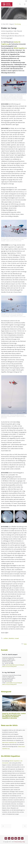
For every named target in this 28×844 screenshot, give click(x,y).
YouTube (19, 838)
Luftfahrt (5, 638)
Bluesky (15, 838)
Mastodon (12, 838)
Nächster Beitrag (24, 826)
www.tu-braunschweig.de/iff (9, 666)
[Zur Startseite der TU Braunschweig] (6, 4)
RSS (22, 838)
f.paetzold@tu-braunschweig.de (14, 682)
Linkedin (9, 838)
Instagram (6, 838)
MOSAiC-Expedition (19, 48)
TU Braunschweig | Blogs (19, 841)
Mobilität (11, 638)
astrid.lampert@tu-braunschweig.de (15, 665)
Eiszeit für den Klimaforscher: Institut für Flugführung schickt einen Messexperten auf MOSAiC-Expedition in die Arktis (14, 716)
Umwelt (16, 638)
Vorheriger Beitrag (6, 826)
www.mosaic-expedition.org (9, 742)
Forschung (18, 24)
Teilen (25, 644)
